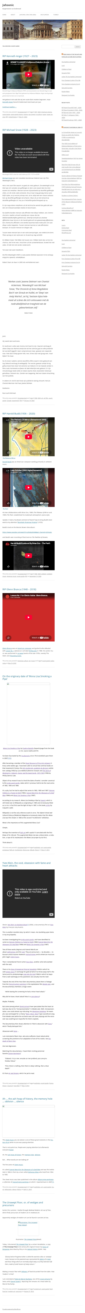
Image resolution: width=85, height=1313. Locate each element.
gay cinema (32, 114)
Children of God (66, 69)
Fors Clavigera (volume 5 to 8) (71, 84)
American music (11, 576)
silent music (15, 957)
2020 (39, 574)
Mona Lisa (26, 850)
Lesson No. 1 (10, 651)
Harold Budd (7, 462)
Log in (63, 225)
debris (42, 1259)
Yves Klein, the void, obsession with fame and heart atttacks (26, 864)
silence (14, 1189)
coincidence (35, 997)
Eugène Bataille (28, 748)
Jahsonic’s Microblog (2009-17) (73, 127)
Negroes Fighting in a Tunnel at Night (21, 942)
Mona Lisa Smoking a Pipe (11, 748)
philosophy (8, 1189)
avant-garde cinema (17, 114)
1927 (35, 112)
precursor (19, 1291)
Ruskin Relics (66, 91)
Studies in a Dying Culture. (70, 195)
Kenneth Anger (7, 102)
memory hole (29, 1155)
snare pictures (45, 1279)
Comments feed (67, 230)
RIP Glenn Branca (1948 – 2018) (19, 589)
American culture (23, 661)
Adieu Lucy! (65, 155)
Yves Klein (29, 962)
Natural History (32, 1249)
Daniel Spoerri (16, 1281)
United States (12, 117)
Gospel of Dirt (66, 73)
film (21, 401)
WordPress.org (66, 233)
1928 (35, 398)
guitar (52, 661)
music (33, 661)
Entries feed (65, 228)
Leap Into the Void (29, 974)
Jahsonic (8, 5)
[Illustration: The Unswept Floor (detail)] (28, 1228)
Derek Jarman (24, 1006)
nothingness (11, 952)
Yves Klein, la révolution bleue (17, 925)
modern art (11, 1291)
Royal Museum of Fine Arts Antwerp (38, 763)
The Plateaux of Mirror (9, 458)
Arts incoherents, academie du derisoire (36, 768)
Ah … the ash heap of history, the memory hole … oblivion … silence (27, 1100)
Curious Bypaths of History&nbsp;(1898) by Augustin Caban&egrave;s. (72, 210)
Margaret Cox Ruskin (68, 95)
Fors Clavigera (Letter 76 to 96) (71, 80)
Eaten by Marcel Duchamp (23, 1279)
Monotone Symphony (39, 1011)
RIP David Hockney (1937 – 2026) (72, 120)
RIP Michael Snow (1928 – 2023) (19, 129)
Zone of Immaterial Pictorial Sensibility (23, 969)
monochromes (31, 954)
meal (48, 1259)
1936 (35, 574)
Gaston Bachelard (14, 1053)
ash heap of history (14, 1155)
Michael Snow (7, 178)
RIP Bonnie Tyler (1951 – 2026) (71, 113)
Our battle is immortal (68, 62)
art (42, 398)
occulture (39, 114)
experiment (15, 401)
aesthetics (37, 847)
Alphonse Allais (33, 1172)
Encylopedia (45, 15)
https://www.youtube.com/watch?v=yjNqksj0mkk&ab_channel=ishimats (27, 532)
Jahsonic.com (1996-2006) (28, 15)
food (51, 1289)
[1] (8, 758)
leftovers (24, 1272)
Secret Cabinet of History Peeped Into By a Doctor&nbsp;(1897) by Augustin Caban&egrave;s (72, 178)
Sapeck (43, 800)
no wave (20, 653)
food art (4, 1291)
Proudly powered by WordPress (11, 1309)
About (13, 15)
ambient (43, 574)
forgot (11, 1150)
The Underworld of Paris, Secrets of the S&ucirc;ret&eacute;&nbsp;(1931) (72, 201)
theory (37, 850)
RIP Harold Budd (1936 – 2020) (18, 413)
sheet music (9, 1140)
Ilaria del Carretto (67, 88)
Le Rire (48, 805)
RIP (7, 117)
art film (46, 398)
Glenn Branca (7, 648)
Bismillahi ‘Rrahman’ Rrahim (27, 522)
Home (4, 15)
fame (50, 1024)
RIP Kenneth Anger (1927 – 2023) (20, 56)
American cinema (46, 112)
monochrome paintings (21, 1182)
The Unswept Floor (30, 1239)
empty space (10, 972)
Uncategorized (22, 112)
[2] (10, 758)
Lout (63, 65)
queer (44, 114)
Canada (9, 401)
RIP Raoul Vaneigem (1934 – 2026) (72, 110)
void (23, 952)
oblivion (37, 1155)
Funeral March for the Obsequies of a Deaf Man (24, 1170)
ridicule (32, 850)
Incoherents (25, 756)
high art (23, 833)
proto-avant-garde (13, 783)
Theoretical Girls (15, 656)
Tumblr (55, 15)
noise (4, 663)
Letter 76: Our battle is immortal (71, 77)
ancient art (37, 1289)
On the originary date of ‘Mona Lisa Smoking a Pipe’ (27, 677)
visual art (10, 1086)
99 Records (33, 651)
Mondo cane (47, 984)
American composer (25, 648)
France (51, 1083)
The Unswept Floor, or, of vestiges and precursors (22, 1204)
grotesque (5, 850)
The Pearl (5, 509)
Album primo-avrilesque (45, 1179)
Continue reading (9, 107)
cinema (25, 114)
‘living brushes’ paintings (17, 984)
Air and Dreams (13, 1073)
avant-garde (6, 114)
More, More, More (32, 1014)
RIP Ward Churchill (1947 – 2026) (71, 108)
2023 (39, 112)
